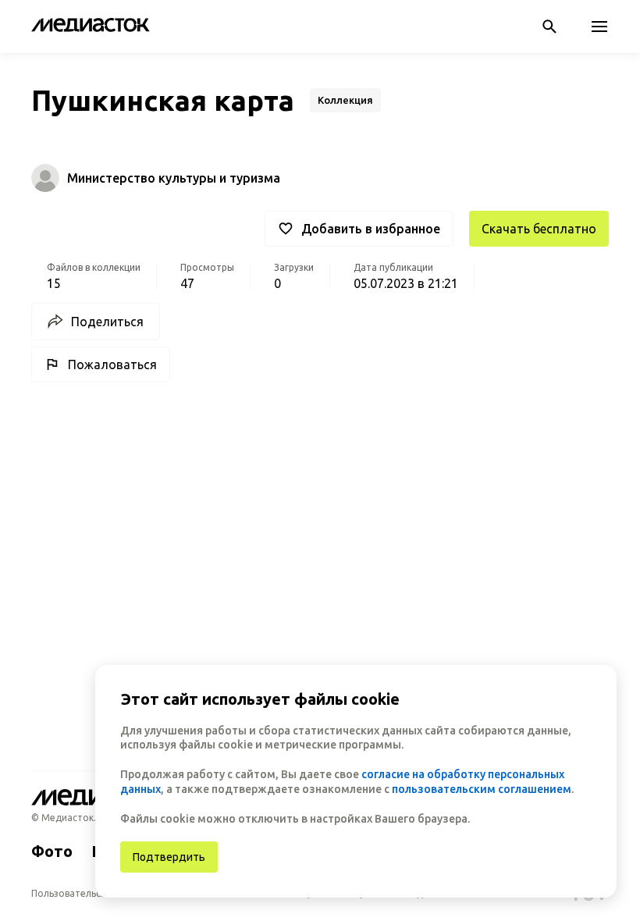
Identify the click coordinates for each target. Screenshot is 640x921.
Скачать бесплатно (539, 229)
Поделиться (107, 322)
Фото (52, 851)
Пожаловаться (112, 364)
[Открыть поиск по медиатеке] (549, 26)
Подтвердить (169, 857)
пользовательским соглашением (481, 789)
